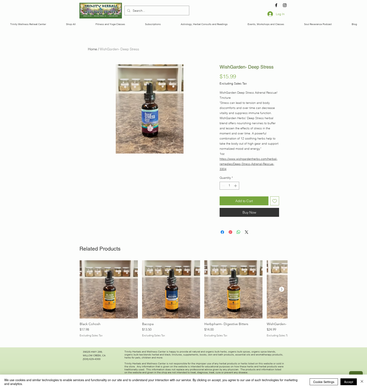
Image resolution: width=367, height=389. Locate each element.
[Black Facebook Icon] (276, 5)
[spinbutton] (229, 185)
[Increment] (236, 185)
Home (92, 49)
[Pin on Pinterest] (230, 232)
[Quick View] (109, 289)
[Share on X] (246, 232)
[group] (183, 301)
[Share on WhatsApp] (238, 232)
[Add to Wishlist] (274, 200)
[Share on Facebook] (222, 232)
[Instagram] (284, 5)
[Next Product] (281, 289)
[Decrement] (223, 185)
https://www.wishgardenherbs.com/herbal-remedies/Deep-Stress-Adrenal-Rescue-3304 (248, 164)
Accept (348, 382)
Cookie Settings (323, 382)
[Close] (361, 382)
